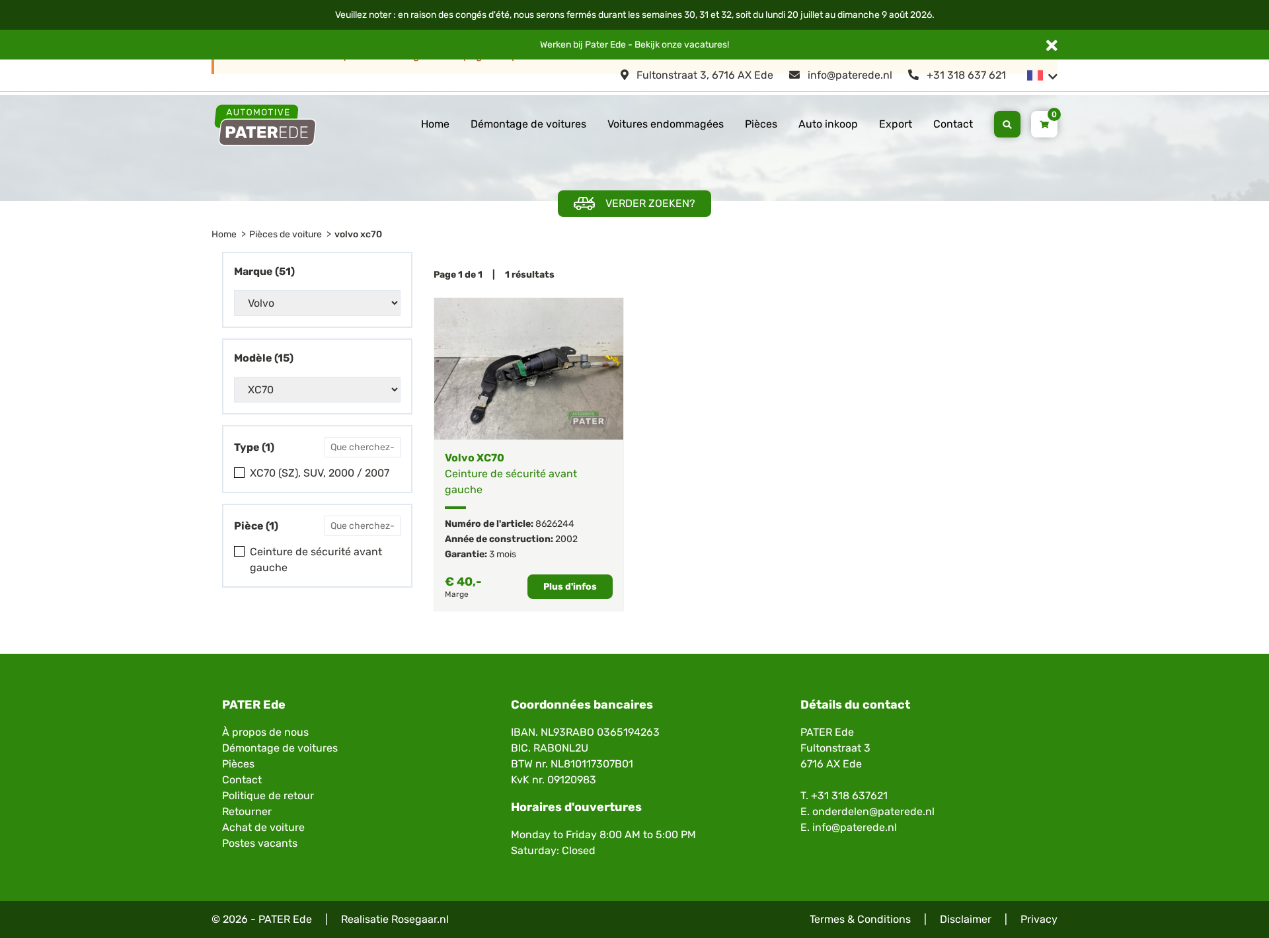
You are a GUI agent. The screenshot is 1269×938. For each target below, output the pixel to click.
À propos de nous (265, 732)
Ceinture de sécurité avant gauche (316, 559)
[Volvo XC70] (528, 369)
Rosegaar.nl (420, 919)
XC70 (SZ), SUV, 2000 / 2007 (319, 473)
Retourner (247, 811)
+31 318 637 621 (965, 75)
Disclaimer (965, 919)
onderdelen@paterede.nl (873, 811)
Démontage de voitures (528, 124)
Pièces (761, 124)
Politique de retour (268, 795)
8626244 (554, 523)
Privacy (1039, 919)
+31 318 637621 (849, 795)
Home (435, 124)
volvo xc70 (358, 234)
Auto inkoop (828, 124)
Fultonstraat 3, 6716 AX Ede (703, 75)
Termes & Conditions (860, 919)
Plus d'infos (570, 586)
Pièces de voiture (285, 234)
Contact (953, 124)
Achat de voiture (263, 827)
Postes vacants (259, 843)
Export (895, 124)
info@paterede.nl (848, 75)
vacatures (705, 44)
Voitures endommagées (665, 124)
